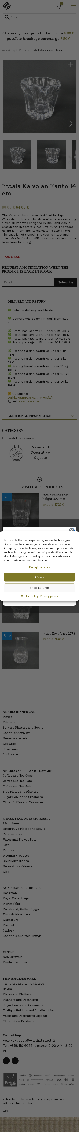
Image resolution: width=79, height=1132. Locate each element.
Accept (40, 577)
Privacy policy (49, 595)
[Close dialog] (71, 530)
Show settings (39, 587)
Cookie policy (29, 595)
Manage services (39, 566)
